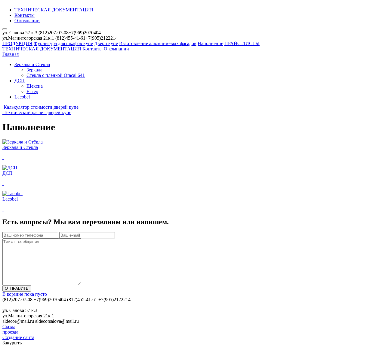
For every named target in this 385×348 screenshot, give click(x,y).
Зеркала (34, 69)
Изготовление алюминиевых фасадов (157, 43)
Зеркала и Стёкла (32, 64)
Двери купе (106, 43)
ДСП (19, 80)
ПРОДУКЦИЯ (17, 43)
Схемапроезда (10, 329)
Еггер (32, 91)
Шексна (34, 86)
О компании (27, 20)
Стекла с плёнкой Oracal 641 (55, 75)
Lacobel (22, 96)
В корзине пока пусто (24, 294)
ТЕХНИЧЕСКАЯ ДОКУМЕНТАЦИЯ (53, 9)
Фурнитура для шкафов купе (63, 43)
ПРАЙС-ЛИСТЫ (242, 43)
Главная (10, 54)
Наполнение (210, 43)
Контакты (24, 15)
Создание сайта (18, 337)
